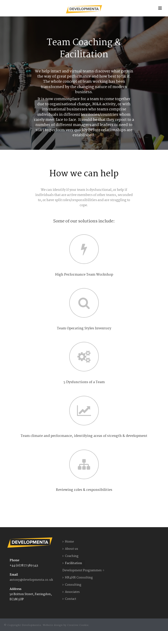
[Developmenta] (84, 9)
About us (71, 548)
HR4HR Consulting (79, 577)
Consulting (73, 584)
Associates (72, 592)
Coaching (71, 556)
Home (69, 541)
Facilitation (73, 563)
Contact (70, 599)
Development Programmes (82, 570)
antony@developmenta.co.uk (31, 579)
